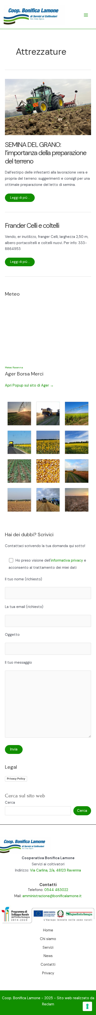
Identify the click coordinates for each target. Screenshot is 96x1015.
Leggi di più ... (20, 198)
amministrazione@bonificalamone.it (52, 896)
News (48, 956)
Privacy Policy (16, 778)
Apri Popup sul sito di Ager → (29, 385)
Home (48, 930)
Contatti (48, 964)
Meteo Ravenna (14, 367)
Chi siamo (48, 939)
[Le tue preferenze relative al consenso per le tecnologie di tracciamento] (87, 1006)
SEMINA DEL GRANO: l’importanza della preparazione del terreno (45, 152)
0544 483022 (56, 890)
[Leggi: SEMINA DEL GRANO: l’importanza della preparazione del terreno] (48, 107)
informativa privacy (67, 560)
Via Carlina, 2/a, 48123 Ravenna (55, 870)
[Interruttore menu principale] (86, 15)
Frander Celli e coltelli (32, 225)
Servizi (48, 947)
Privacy (48, 973)
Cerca (10, 802)
